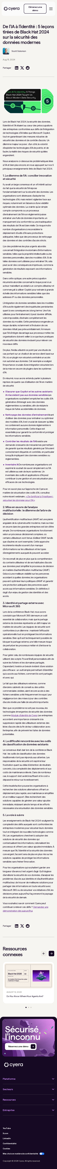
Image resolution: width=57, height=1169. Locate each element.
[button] (50, 8)
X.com (5, 1133)
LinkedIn (7, 1138)
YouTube (7, 1128)
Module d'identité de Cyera (24, 715)
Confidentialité (9, 1143)
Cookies (6, 1148)
